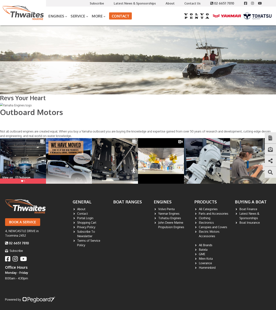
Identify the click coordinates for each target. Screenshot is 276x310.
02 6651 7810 (224, 3)
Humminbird (207, 267)
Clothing (204, 218)
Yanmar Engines (168, 213)
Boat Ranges (127, 201)
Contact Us (192, 3)
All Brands (205, 245)
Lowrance (205, 263)
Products (205, 201)
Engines (163, 201)
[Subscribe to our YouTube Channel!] (261, 3)
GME (202, 254)
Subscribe (97, 3)
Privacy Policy (86, 227)
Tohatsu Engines (169, 218)
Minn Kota (206, 258)
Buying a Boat (251, 201)
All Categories (208, 209)
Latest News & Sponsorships (135, 3)
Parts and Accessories (213, 213)
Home (3, 127)
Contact (120, 16)
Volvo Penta (166, 209)
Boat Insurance (249, 222)
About (170, 3)
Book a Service (22, 222)
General (82, 201)
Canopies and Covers (213, 227)
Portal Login (85, 218)
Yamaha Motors (38, 127)
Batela (203, 249)
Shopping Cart (86, 222)
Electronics (206, 222)
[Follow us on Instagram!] (254, 3)
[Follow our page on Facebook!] (247, 3)
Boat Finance (248, 209)
